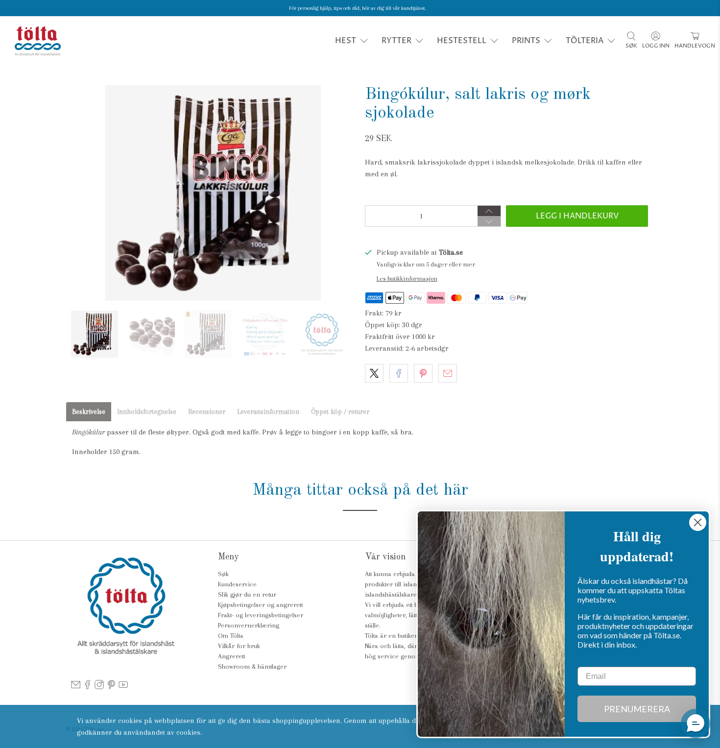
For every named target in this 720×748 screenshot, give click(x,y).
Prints (526, 40)
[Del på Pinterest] (423, 373)
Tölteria (584, 40)
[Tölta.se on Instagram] (99, 687)
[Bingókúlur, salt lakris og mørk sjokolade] (213, 193)
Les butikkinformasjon (407, 278)
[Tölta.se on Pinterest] (111, 687)
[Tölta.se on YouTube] (123, 687)
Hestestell (461, 40)
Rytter (396, 40)
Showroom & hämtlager (252, 666)
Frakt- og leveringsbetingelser (260, 615)
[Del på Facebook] (398, 373)
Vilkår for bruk (239, 646)
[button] (695, 723)
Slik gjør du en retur (247, 594)
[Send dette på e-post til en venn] (447, 373)
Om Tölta (230, 635)
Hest (345, 40)
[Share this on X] (374, 373)
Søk (223, 574)
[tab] (88, 411)
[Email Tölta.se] (75, 687)
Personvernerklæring (248, 625)
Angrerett (231, 656)
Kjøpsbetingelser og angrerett (260, 604)
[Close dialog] (697, 522)
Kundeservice (237, 584)
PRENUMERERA (637, 708)
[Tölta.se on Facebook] (87, 687)
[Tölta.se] (38, 41)
